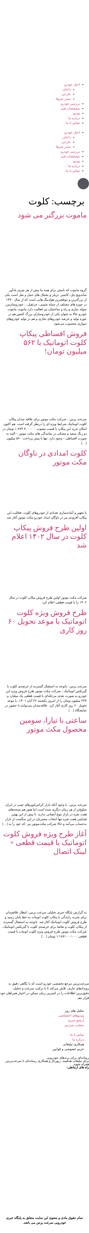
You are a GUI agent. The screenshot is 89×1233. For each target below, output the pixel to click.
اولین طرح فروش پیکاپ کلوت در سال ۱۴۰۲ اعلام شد (49, 536)
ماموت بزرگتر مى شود (51, 215)
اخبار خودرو (72, 84)
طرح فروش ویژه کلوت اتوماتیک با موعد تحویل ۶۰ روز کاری (47, 621)
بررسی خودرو (70, 103)
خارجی (66, 94)
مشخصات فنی (70, 108)
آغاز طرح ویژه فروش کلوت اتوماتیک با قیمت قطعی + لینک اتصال (45, 842)
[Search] (83, 183)
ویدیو (76, 113)
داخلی (67, 89)
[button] (44, 127)
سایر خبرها (63, 99)
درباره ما (74, 118)
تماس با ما (73, 123)
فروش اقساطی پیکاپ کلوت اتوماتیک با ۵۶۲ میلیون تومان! (53, 342)
